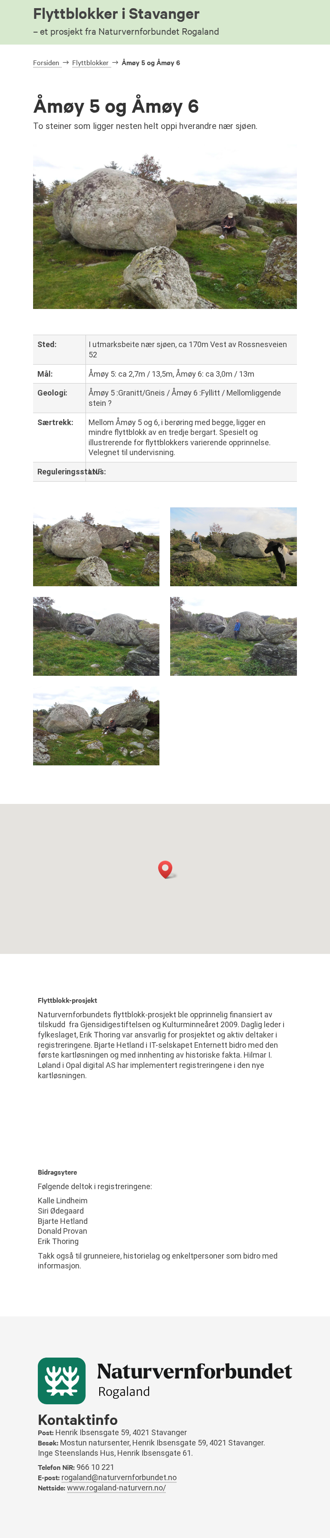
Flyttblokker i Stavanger (126, 19)
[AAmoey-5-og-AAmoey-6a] (96, 584)
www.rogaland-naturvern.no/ (116, 1487)
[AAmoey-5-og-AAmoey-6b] (96, 763)
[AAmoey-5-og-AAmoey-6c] (233, 673)
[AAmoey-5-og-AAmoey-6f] (233, 584)
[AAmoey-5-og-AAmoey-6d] (96, 673)
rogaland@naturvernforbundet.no (119, 1477)
